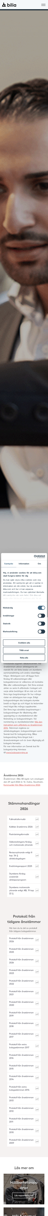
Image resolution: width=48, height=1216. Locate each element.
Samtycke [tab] (8, 564)
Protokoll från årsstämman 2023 (21, 971)
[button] (43, 4)
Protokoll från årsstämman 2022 (21, 982)
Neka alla (24, 658)
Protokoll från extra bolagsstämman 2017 (19, 1046)
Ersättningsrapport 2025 (20, 866)
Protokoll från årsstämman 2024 (21, 961)
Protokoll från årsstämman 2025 (21, 950)
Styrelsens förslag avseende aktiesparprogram (17, 876)
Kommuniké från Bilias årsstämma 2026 (22, 785)
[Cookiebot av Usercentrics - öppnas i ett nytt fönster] (34, 556)
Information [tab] (24, 564)
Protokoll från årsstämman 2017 (21, 1035)
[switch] (41, 616)
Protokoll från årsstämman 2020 (21, 1003)
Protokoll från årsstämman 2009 (21, 1141)
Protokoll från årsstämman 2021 (21, 993)
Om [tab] (39, 564)
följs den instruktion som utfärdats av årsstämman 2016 (23, 725)
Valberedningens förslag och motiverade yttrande (21, 843)
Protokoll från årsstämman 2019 (21, 1014)
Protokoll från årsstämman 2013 (21, 1099)
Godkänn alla (24, 643)
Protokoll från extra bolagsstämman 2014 (19, 1088)
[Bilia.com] (9, 4)
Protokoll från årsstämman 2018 (21, 1024)
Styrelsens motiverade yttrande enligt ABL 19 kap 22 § (21, 890)
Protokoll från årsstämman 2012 (21, 1109)
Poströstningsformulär (19, 834)
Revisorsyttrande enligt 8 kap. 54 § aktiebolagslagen (20, 855)
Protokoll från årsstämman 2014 (21, 1077)
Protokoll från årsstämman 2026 (21, 940)
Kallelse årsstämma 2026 (21, 826)
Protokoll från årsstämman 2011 (21, 1120)
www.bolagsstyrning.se (17, 752)
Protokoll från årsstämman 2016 (21, 1056)
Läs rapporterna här (24, 1195)
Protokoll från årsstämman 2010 (21, 1130)
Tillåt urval (24, 650)
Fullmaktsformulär (17, 819)
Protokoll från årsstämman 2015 (21, 1067)
